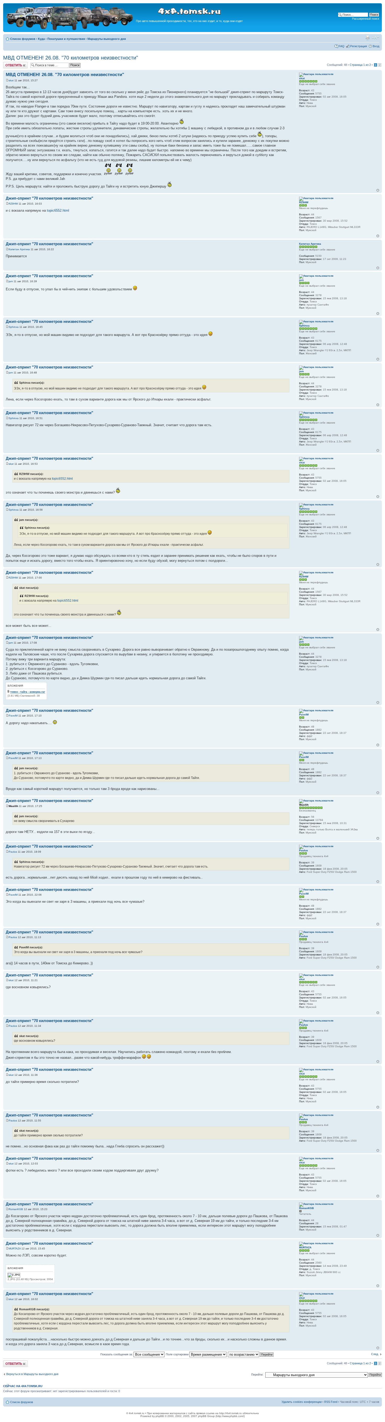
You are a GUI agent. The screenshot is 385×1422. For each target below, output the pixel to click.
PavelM (13, 715)
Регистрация (358, 46)
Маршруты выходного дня (106, 38)
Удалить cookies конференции (302, 1401)
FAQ (341, 46)
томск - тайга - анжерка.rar (27, 691)
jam (11, 281)
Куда (41, 38)
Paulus (13, 851)
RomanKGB (16, 1209)
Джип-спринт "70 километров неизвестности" (49, 198)
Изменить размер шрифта (375, 37)
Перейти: (257, 1374)
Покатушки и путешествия (66, 38)
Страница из (360, 64)
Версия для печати (367, 37)
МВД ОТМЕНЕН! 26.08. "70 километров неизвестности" (70, 58)
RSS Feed (330, 1401)
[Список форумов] (70, 29)
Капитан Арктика (19, 249)
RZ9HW (13, 203)
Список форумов (22, 38)
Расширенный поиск (365, 18)
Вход (376, 46)
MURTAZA (15, 1248)
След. (375, 1354)
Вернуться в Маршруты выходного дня (32, 1374)
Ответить (9, 63)
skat (11, 80)
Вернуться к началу (377, 190)
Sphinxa (14, 326)
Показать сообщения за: (117, 1354)
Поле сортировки (177, 1354)
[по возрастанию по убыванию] (251, 1354)
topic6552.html (58, 210)
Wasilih (13, 806)
